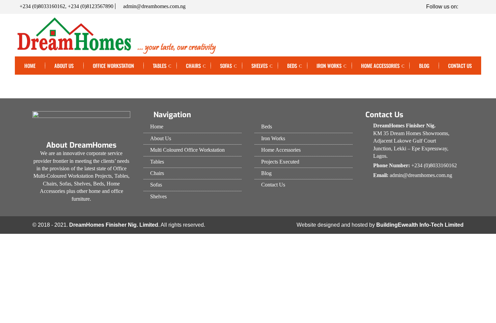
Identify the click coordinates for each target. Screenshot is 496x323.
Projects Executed (280, 162)
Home (29, 65)
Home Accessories (380, 65)
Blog (424, 65)
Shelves (259, 65)
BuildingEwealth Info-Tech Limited (420, 225)
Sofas (226, 65)
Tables (159, 65)
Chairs (193, 65)
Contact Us (460, 65)
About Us (64, 65)
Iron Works (328, 65)
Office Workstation (113, 65)
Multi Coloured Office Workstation (187, 150)
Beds (292, 65)
